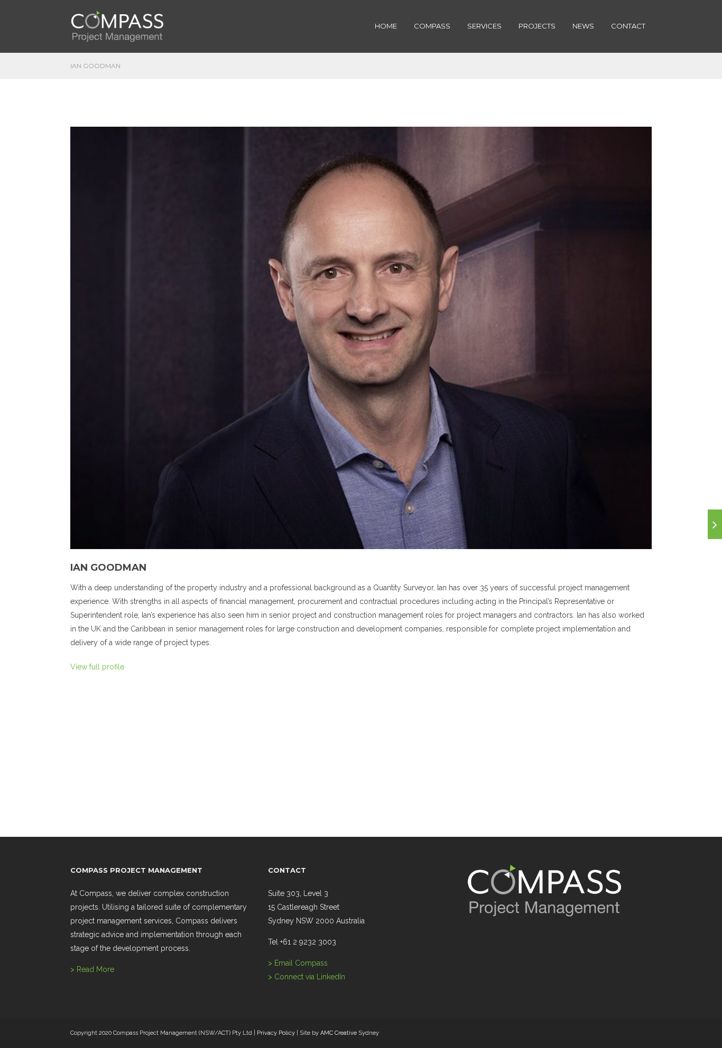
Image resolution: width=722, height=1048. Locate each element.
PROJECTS (537, 26)
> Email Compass (298, 963)
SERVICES (484, 26)
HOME (386, 26)
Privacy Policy (276, 1033)
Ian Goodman (108, 567)
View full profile (97, 667)
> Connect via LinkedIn (306, 977)
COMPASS (432, 26)
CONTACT (628, 26)
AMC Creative (338, 1033)
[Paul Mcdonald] (715, 524)
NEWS (583, 26)
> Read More (92, 969)
